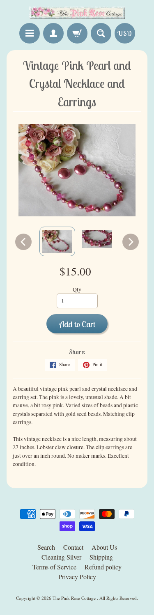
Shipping (101, 557)
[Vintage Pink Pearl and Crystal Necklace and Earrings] (57, 241)
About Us (104, 547)
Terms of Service (54, 566)
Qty (77, 289)
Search (46, 547)
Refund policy (103, 566)
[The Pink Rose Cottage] (77, 13)
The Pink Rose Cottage (75, 598)
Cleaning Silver (61, 557)
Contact (73, 547)
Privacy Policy (77, 576)
